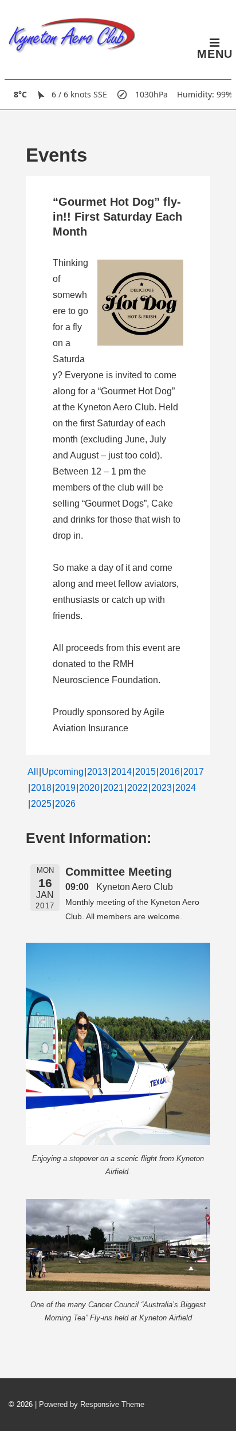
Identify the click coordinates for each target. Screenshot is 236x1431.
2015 (145, 772)
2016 (169, 772)
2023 (161, 788)
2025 (41, 804)
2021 (113, 788)
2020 (89, 788)
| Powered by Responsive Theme (89, 1404)
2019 (65, 788)
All (32, 772)
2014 (121, 772)
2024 (185, 788)
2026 (65, 804)
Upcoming (63, 772)
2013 (97, 772)
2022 (137, 788)
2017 (193, 772)
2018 (41, 788)
